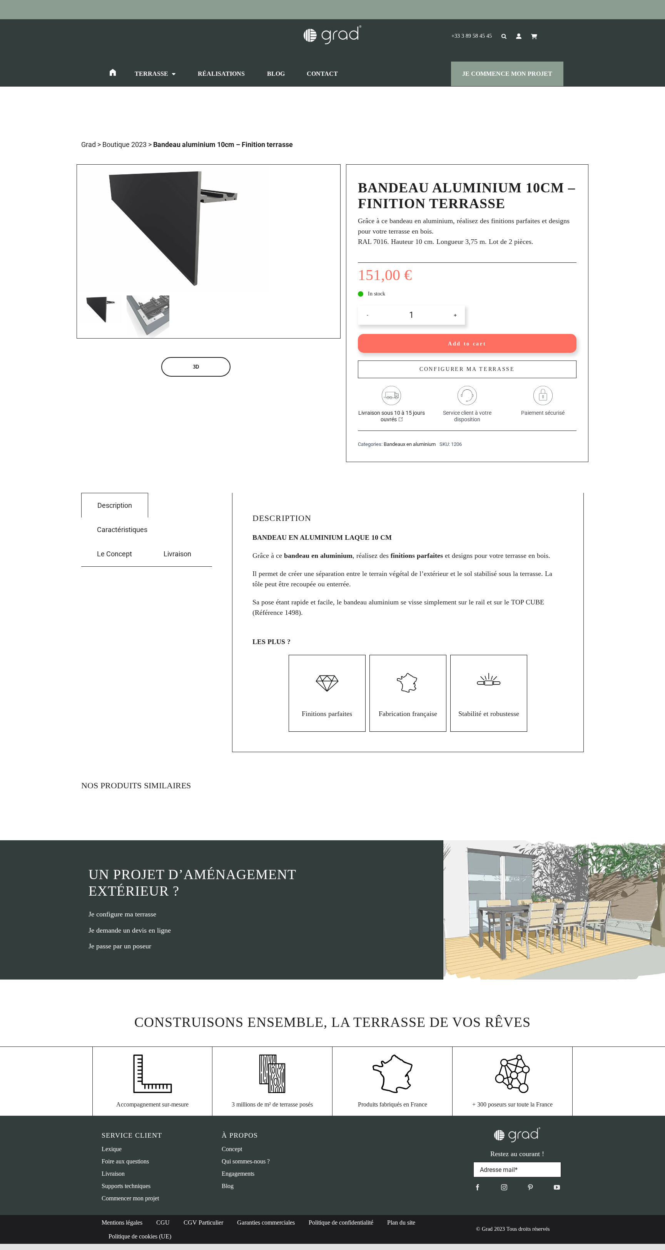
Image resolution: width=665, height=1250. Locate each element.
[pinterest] (530, 1187)
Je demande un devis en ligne (130, 930)
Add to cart (467, 343)
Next (264, 228)
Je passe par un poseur (120, 946)
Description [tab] (114, 505)
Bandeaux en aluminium (410, 444)
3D (196, 367)
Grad (88, 144)
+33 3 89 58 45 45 (471, 36)
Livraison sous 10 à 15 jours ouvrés (391, 416)
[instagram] (504, 1187)
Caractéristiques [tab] (122, 530)
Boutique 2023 (124, 144)
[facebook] (478, 1187)
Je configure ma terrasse (122, 914)
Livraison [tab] (177, 554)
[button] (499, 36)
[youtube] (557, 1187)
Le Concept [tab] (114, 554)
